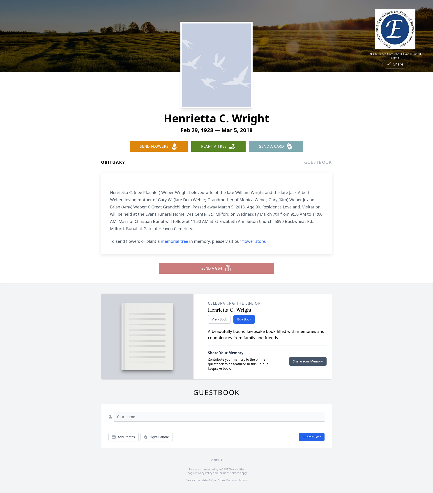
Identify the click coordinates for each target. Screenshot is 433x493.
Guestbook (318, 162)
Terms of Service (228, 473)
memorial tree (174, 241)
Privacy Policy (203, 473)
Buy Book (244, 319)
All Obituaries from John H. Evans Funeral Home (395, 56)
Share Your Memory (308, 361)
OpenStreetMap (221, 480)
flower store (253, 241)
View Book (219, 319)
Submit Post (312, 437)
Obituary (113, 162)
